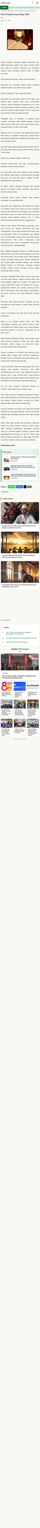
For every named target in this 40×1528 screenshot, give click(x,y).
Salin (29, 486)
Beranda (4, 10)
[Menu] (37, 3)
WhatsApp (11, 486)
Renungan (11, 10)
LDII (5, 2)
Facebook (19, 486)
